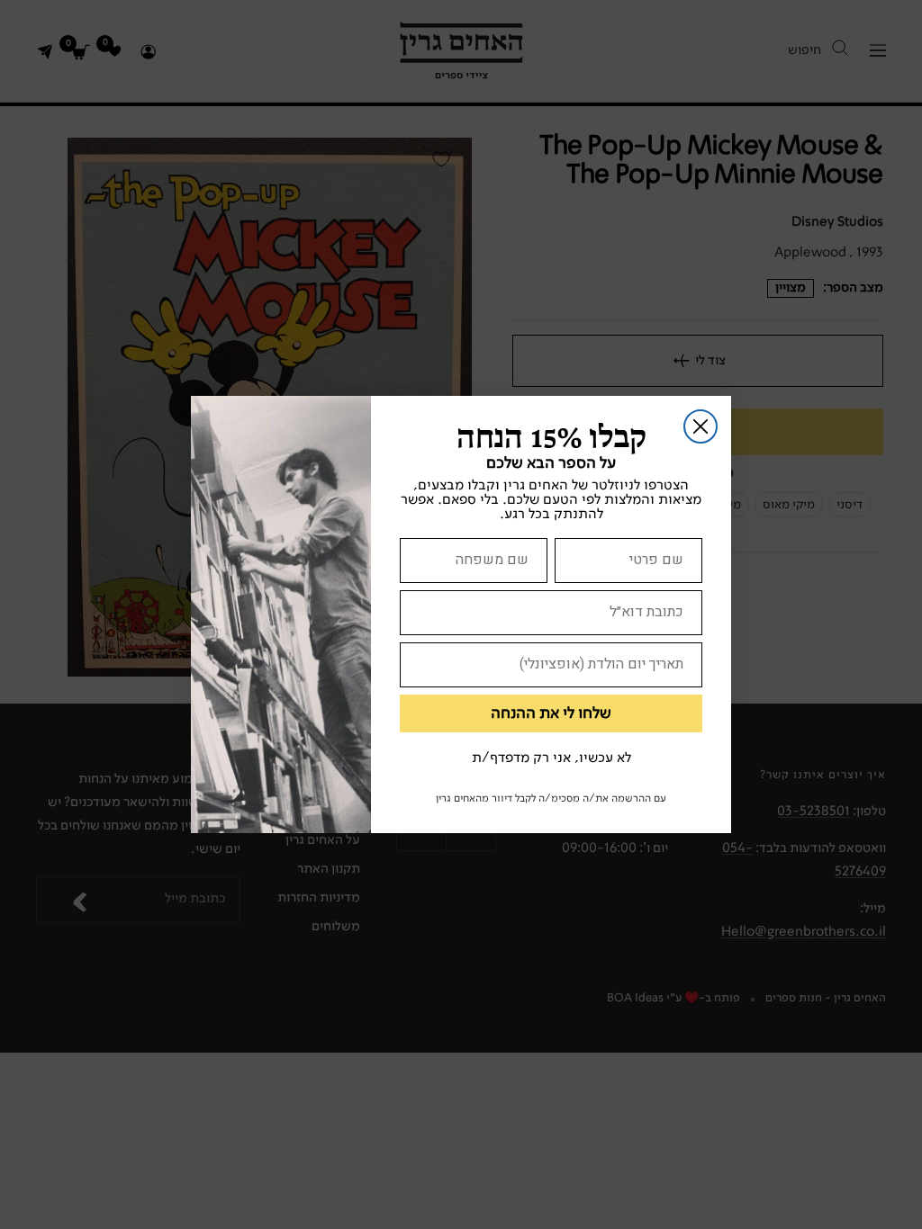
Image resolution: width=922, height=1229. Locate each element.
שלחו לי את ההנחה (551, 713)
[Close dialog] (700, 426)
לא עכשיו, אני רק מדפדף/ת (551, 758)
